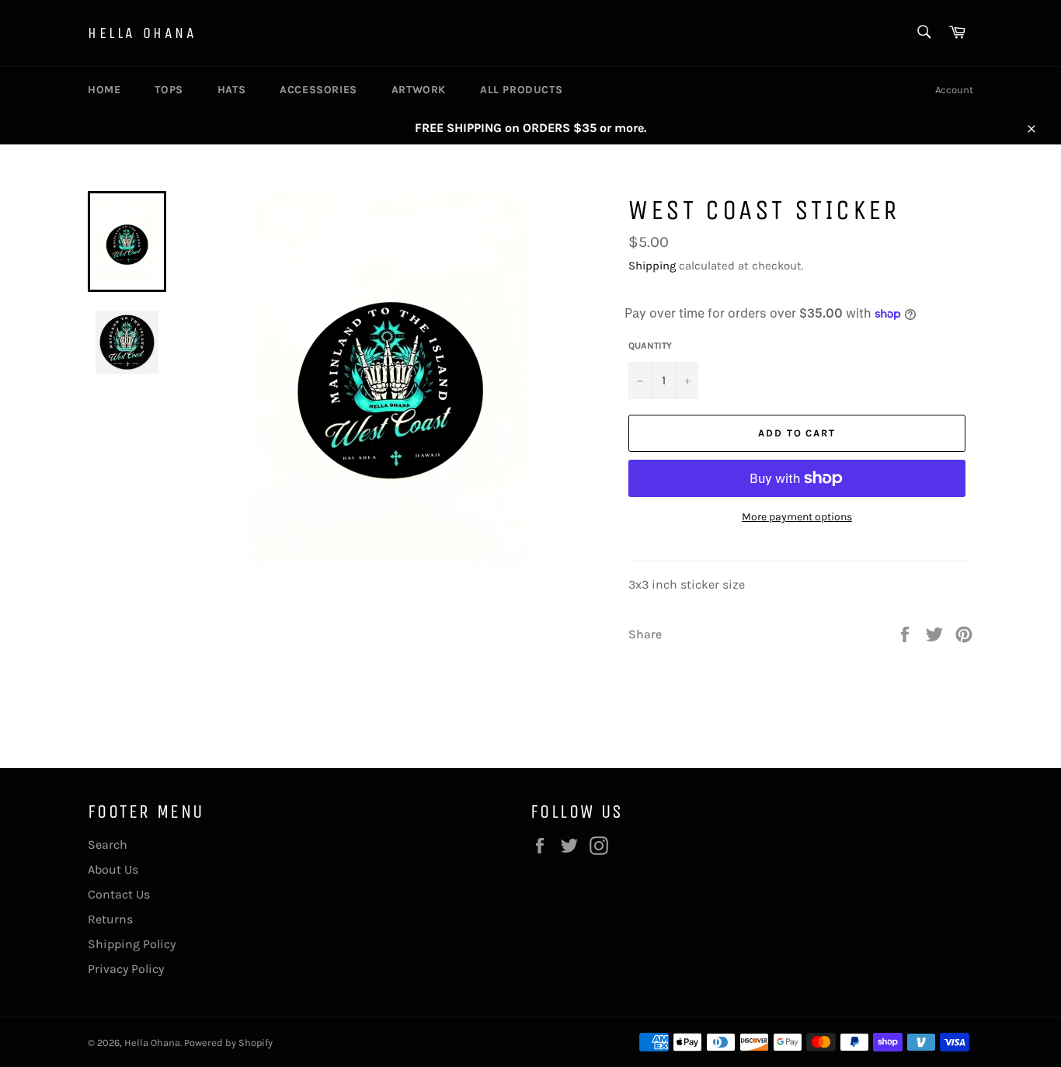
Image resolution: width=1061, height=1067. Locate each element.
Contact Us (119, 894)
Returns (110, 919)
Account (954, 90)
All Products (521, 89)
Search (107, 844)
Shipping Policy (132, 944)
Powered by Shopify (228, 1042)
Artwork (418, 89)
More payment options (797, 516)
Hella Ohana (142, 33)
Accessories (318, 89)
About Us (113, 869)
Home (104, 89)
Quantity (650, 345)
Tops (169, 89)
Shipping (652, 266)
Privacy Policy (126, 968)
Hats (231, 89)
